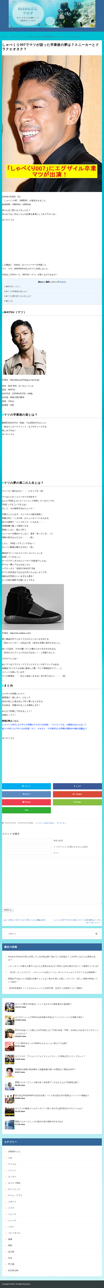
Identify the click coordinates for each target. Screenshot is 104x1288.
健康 (10, 1239)
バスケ (11, 1227)
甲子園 (11, 1264)
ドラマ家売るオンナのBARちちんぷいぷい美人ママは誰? (41, 1043)
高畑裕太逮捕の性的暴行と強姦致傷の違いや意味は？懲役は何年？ (45, 1069)
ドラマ (11, 1208)
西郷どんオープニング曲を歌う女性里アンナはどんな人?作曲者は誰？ (47, 1082)
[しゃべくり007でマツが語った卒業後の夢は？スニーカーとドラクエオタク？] (52, 124)
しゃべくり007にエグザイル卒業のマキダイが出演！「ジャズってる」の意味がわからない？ (44, 724)
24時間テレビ (14, 1151)
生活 (10, 1258)
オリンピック (14, 1189)
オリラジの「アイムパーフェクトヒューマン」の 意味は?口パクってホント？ (50, 1056)
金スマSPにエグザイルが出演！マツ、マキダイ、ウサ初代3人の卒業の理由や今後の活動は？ (44, 728)
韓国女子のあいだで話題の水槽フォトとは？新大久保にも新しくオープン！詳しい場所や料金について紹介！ (53, 980)
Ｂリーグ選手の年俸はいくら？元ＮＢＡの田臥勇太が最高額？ (43, 1004)
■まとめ (8, 301)
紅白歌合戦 (13, 1270)
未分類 (11, 1252)
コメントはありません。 (47, 823)
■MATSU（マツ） (12, 286)
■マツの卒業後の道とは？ (16, 291)
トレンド (12, 1214)
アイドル (12, 1164)
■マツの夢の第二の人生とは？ (18, 296)
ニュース (12, 1220)
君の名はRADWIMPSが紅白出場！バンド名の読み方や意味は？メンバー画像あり (52, 1095)
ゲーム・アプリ (15, 1195)
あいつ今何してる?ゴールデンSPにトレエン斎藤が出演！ (25, 920)
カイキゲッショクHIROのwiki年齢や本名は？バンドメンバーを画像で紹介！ (49, 1017)
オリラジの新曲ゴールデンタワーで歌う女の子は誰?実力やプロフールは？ (49, 1108)
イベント (12, 1170)
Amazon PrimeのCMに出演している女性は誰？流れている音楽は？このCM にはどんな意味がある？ (51, 958)
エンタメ (63, 823)
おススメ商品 (14, 1183)
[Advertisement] (22, 243)
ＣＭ (10, 1158)
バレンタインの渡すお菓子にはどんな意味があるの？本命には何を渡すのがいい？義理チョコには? (53, 966)
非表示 (62, 282)
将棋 (10, 1245)
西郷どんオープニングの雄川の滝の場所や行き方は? (39, 1121)
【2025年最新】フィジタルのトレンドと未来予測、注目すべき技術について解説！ (46, 988)
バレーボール (14, 1233)
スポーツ (12, 1202)
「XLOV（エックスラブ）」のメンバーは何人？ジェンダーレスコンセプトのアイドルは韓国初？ (52, 972)
